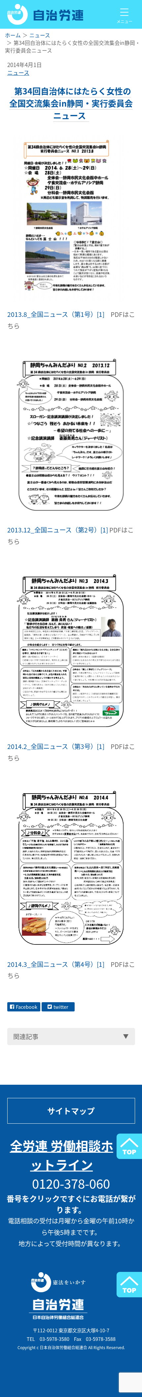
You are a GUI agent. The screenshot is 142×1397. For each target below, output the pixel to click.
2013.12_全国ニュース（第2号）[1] (57, 529)
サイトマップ (71, 1111)
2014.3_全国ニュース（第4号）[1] (55, 964)
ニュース (18, 73)
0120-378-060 (71, 1183)
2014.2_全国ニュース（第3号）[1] (55, 746)
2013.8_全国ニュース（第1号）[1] (55, 314)
